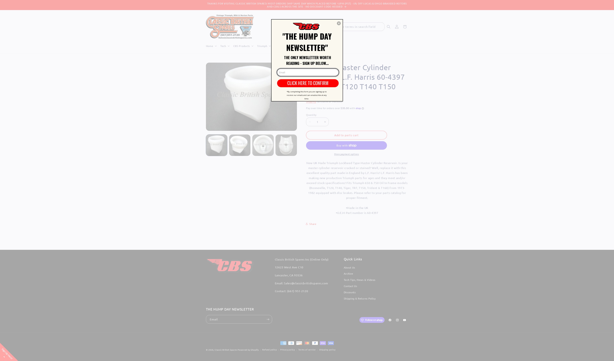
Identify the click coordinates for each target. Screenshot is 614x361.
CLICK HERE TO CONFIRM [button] (307, 83)
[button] (339, 23)
